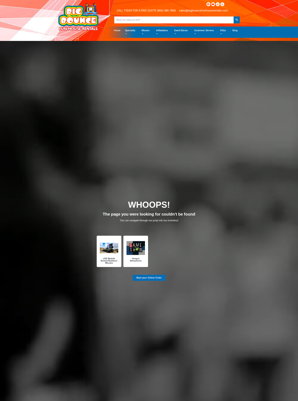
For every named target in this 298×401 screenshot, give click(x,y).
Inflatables (162, 30)
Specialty (130, 30)
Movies (145, 30)
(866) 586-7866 (166, 10)
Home (117, 30)
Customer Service (204, 30)
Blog (235, 30)
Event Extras (181, 30)
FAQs (223, 30)
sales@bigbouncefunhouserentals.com (203, 10)
